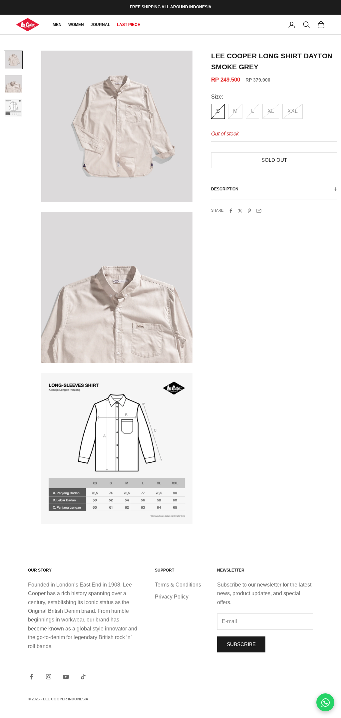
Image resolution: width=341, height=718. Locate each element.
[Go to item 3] (13, 108)
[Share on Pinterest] (249, 210)
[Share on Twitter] (240, 210)
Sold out (274, 160)
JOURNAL (100, 24)
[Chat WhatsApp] (325, 702)
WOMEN (76, 24)
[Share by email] (258, 210)
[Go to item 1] (13, 60)
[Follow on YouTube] (66, 676)
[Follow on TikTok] (83, 676)
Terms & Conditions (178, 585)
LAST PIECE (128, 24)
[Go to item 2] (13, 84)
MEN (57, 24)
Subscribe (241, 644)
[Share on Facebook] (230, 210)
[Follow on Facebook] (31, 676)
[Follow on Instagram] (48, 676)
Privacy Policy (171, 596)
